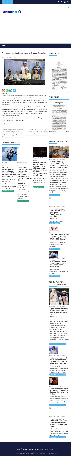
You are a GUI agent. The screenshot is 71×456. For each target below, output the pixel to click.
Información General (8, 124)
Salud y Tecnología (54, 195)
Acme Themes (52, 453)
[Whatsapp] (7, 90)
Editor (15, 57)
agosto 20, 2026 (55, 206)
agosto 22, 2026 (7, 162)
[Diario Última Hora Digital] (3, 45)
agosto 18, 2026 (55, 416)
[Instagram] (3, 90)
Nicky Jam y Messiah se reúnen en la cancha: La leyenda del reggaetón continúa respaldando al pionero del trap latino (12, 133)
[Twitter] (14, 90)
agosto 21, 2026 (23, 162)
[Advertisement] (35, 30)
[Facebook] (10, 90)
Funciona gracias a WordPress (23, 453)
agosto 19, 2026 (55, 232)
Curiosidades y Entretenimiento (58, 344)
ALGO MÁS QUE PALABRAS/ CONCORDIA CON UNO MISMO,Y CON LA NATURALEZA (37, 132)
